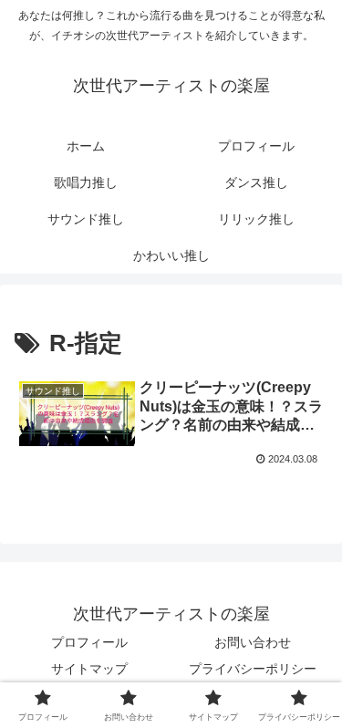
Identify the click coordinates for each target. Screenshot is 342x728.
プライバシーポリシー (252, 668)
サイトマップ (89, 668)
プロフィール (89, 642)
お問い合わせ (252, 642)
